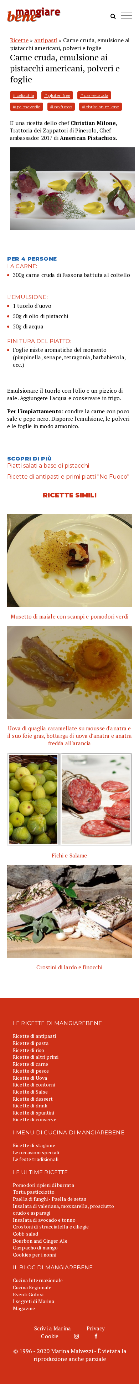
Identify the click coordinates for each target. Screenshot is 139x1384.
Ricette (19, 40)
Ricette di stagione (34, 1145)
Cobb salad (25, 1233)
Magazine (24, 1308)
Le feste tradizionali (35, 1159)
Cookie (49, 1336)
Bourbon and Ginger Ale (40, 1240)
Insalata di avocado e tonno (44, 1219)
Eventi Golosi (28, 1294)
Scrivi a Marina (52, 1328)
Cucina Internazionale (38, 1280)
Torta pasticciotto (34, 1191)
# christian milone (100, 106)
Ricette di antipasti (34, 1035)
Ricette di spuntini (33, 1112)
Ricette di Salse (30, 1091)
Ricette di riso (28, 1050)
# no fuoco (61, 106)
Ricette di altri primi (35, 1056)
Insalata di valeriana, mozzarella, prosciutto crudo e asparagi (63, 1209)
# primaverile (26, 106)
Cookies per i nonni (34, 1254)
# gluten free (57, 95)
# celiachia (23, 95)
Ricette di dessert (33, 1098)
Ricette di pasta (30, 1043)
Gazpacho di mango (35, 1247)
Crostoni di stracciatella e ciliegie (51, 1226)
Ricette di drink (30, 1105)
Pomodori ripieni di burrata (43, 1185)
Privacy (96, 1328)
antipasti (45, 40)
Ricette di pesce (31, 1070)
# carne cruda (94, 95)
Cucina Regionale (32, 1287)
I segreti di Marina (33, 1301)
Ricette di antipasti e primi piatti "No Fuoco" (68, 476)
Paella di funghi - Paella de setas (49, 1198)
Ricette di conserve (34, 1119)
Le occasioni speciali (36, 1152)
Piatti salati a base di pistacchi (48, 465)
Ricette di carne (30, 1064)
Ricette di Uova (30, 1077)
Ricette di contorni (34, 1084)
